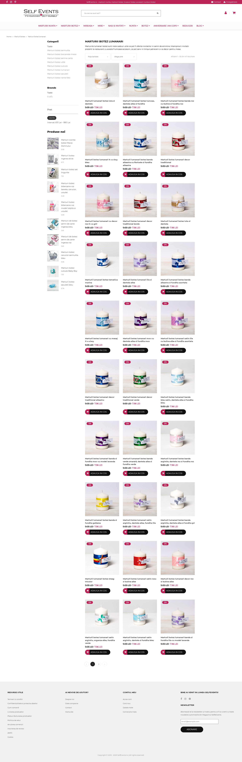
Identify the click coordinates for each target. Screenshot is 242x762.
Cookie (10, 737)
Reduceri (187, 26)
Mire (100, 26)
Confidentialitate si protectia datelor (22, 703)
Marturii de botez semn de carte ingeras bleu (69, 224)
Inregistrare (231, 2)
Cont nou (126, 703)
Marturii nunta (47, 26)
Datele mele (128, 708)
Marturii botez (70, 26)
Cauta (52, 118)
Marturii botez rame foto (58, 78)
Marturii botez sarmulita (58, 50)
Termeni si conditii (15, 699)
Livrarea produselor (16, 712)
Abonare (192, 729)
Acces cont (127, 699)
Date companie (71, 703)
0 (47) (50, 96)
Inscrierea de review (16, 729)
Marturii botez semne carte (60, 58)
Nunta (133, 26)
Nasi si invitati (116, 26)
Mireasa (88, 26)
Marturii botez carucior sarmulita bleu (69, 255)
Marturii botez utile (56, 62)
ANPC (10, 733)
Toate (49, 46)
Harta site (69, 712)
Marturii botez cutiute (57, 66)
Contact (217, 2)
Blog (199, 26)
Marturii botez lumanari (37, 37)
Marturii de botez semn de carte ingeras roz (69, 239)
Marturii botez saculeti (57, 74)
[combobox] (97, 56)
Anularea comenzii (15, 724)
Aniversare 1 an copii (165, 26)
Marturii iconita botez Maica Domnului (68, 143)
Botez (145, 26)
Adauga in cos (99, 113)
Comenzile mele (130, 712)
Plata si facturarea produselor (20, 716)
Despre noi (69, 699)
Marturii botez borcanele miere (61, 54)
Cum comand (13, 708)
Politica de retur (14, 720)
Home (9, 37)
